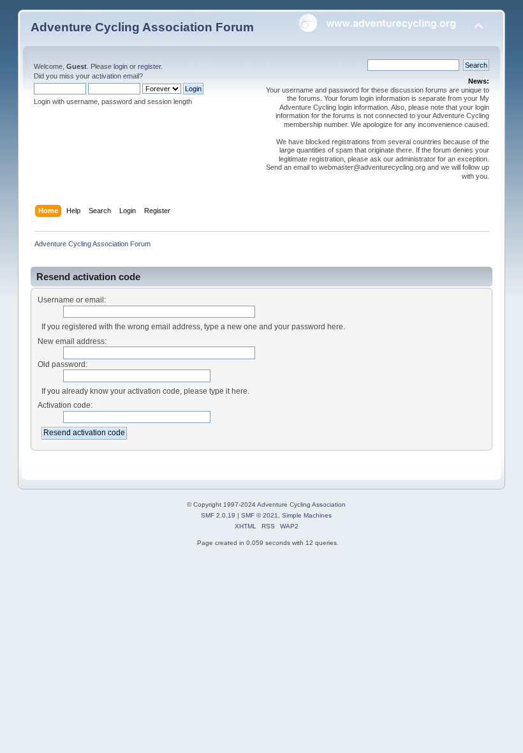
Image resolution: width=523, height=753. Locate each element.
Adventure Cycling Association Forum (142, 27)
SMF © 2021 (259, 515)
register (149, 66)
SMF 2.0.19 (218, 515)
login (121, 66)
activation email (115, 76)
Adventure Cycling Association (301, 504)
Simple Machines (307, 515)
